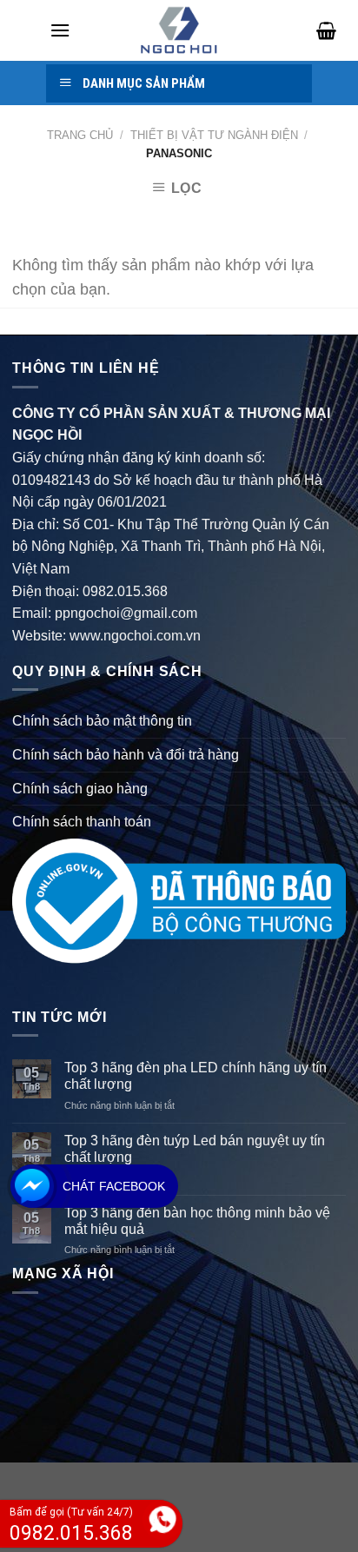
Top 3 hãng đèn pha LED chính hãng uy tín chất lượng (195, 1075)
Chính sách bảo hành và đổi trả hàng (125, 754)
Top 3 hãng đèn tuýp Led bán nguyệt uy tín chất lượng (194, 1148)
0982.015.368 (125, 591)
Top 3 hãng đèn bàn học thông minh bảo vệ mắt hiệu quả (197, 1221)
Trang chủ (80, 135)
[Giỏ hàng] (320, 30)
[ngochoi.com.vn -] (179, 30)
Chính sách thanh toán (81, 821)
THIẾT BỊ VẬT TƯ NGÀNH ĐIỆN (214, 135)
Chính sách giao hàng (80, 788)
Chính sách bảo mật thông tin (102, 720)
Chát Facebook (114, 1186)
